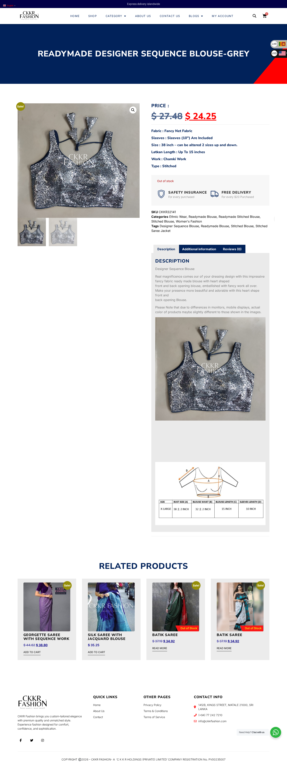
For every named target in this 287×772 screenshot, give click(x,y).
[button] (254, 16)
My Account (222, 16)
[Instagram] (42, 740)
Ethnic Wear (178, 217)
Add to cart (32, 652)
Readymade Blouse (203, 217)
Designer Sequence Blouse (179, 226)
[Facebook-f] (21, 740)
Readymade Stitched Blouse (239, 217)
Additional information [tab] (199, 249)
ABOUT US (143, 16)
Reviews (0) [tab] (232, 249)
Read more (159, 648)
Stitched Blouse (162, 221)
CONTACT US (170, 16)
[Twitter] (32, 740)
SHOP (92, 16)
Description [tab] (166, 249)
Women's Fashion (189, 221)
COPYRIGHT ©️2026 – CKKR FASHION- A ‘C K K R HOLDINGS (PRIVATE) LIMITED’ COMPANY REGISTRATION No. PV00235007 (144, 759)
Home (74, 16)
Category (114, 16)
